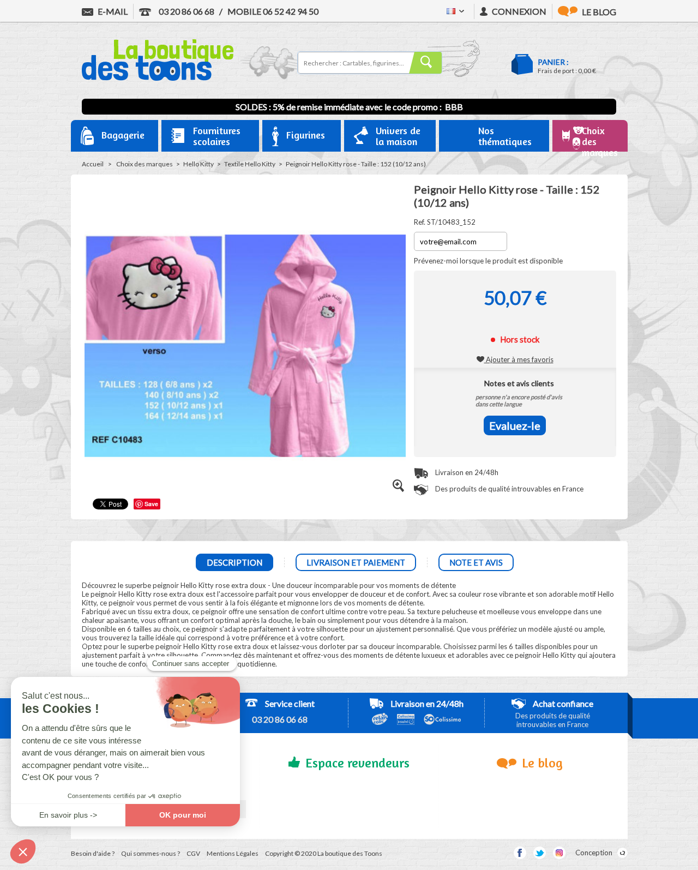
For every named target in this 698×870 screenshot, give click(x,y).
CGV (193, 853)
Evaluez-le (514, 425)
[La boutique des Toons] (157, 78)
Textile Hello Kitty (249, 164)
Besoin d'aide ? (93, 853)
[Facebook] (520, 853)
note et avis (476, 562)
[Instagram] (559, 853)
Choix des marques (144, 164)
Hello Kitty (198, 164)
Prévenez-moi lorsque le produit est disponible (488, 260)
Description (234, 562)
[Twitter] (539, 853)
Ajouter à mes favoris (518, 359)
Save (151, 504)
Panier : (553, 62)
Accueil (93, 164)
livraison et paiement (355, 562)
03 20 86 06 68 (185, 11)
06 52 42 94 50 (272, 11)
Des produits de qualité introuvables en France (508, 488)
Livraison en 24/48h (466, 472)
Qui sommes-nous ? (150, 853)
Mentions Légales (232, 853)
